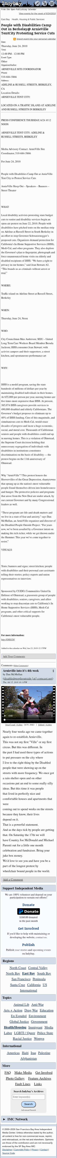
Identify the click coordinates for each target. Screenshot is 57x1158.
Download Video (13, 725)
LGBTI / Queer (24, 1032)
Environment (37, 1015)
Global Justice (19, 1021)
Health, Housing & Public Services (28, 19)
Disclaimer (7, 1149)
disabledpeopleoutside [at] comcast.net (28, 678)
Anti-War (37, 1004)
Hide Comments (21, 665)
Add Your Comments (14, 656)
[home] (28, 3)
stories (21, 950)
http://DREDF (8, 639)
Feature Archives (39, 1078)
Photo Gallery (15, 1078)
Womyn (39, 1038)
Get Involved (43, 1072)
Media (49, 1027)
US (45, 984)
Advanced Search (28, 1110)
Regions (8, 960)
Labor (8, 1032)
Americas (13, 1052)
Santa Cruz (17, 984)
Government (39, 1021)
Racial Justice (22, 1038)
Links (38, 1083)
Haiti (25, 1052)
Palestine (44, 1052)
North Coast (18, 967)
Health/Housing (15, 1027)
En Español (19, 1015)
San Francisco (21, 978)
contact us (41, 937)
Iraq (33, 1052)
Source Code (8, 1153)
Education (47, 1010)
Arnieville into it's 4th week (21, 670)
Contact (44, 1149)
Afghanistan (28, 1058)
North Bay (13, 973)
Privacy (34, 1149)
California (34, 984)
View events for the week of (37, 13)
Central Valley (38, 967)
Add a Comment (13, 879)
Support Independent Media (23, 888)
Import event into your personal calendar (36, 39)
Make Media (23, 1072)
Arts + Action (13, 1010)
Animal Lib (21, 1004)
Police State (45, 1032)
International (28, 990)
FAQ (8, 1072)
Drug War (31, 1010)
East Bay (5, 19)
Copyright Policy (22, 1149)
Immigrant (35, 1027)
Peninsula (39, 978)
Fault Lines (22, 1083)
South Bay (44, 973)
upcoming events (42, 950)
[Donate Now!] (28, 911)
